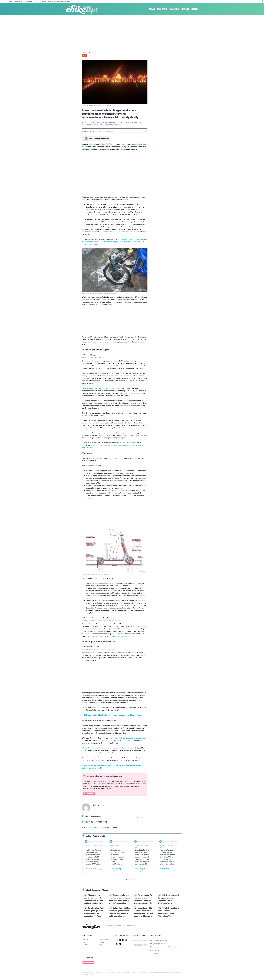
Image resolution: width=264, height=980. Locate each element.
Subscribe (90, 794)
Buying (185, 9)
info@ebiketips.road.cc (158, 944)
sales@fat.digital (172, 947)
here (140, 596)
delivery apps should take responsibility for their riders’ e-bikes (110, 636)
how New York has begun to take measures (128, 738)
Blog (100, 944)
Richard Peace (98, 805)
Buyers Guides (103, 940)
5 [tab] (133, 879)
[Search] (2, 1)
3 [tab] (130, 879)
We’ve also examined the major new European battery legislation (108, 748)
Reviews (162, 9)
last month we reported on (132, 239)
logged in (97, 827)
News (152, 9)
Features (174, 9)
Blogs (194, 9)
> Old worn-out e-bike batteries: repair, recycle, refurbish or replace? (113, 715)
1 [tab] (126, 879)
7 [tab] (137, 879)
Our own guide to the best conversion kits (98, 388)
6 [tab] (135, 879)
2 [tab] (128, 879)
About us (85, 940)
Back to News (87, 52)
